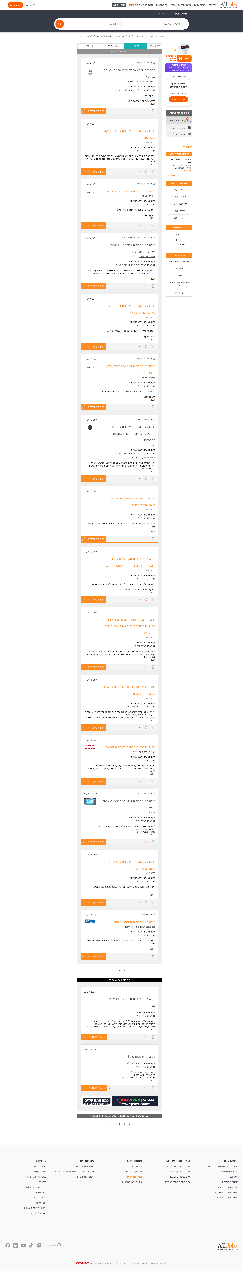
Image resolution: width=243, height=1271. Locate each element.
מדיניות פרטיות (39, 1171)
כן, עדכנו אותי (178, 99)
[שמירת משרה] (145, 111)
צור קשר (179, 234)
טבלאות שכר (136, 1166)
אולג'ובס (41, 1161)
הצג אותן (95, 1115)
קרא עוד (187, 171)
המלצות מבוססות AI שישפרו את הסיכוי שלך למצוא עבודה (178, 68)
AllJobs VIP (119, 5)
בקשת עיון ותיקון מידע (36, 1176)
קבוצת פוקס (179, 293)
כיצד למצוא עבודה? (178, 1161)
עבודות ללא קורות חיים (125, 90)
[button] (178, 77)
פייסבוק (179, 239)
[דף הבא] (104, 970)
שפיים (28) (179, 218)
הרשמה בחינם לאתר (228, 1171)
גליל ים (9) (179, 189)
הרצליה (139, 642)
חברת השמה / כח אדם (144, 63)
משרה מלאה (141, 90)
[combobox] (155, 24)
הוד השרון (138, 1063)
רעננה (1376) (179, 210)
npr (153, 445)
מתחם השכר (134, 1161)
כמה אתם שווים (134, 1176)
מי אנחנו (42, 1182)
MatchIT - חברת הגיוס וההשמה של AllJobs (74, 1171)
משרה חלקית (140, 646)
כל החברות (161, 4)
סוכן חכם (234, 1176)
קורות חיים (199, 5)
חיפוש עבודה (230, 1161)
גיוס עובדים (15, 5)
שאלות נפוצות (179, 244)
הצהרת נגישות (39, 1166)
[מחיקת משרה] (153, 111)
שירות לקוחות (40, 1197)
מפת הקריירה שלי (144, 5)
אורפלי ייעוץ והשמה (147, 256)
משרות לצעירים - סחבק (35, 1213)
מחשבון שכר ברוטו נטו (132, 1182)
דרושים (212, 5)
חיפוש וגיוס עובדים (85, 1176)
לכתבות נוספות (173, 175)
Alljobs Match (148, 196)
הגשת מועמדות (96, 111)
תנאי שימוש (41, 1202)
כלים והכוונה (184, 5)
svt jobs (151, 812)
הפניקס (179, 275)
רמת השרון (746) (179, 196)
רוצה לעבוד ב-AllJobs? (35, 1187)
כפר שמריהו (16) (179, 203)
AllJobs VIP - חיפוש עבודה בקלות (222, 1166)
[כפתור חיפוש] (59, 24)
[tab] (180, 13)
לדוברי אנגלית (129, 706)
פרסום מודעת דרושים (84, 1166)
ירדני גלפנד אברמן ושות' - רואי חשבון (140, 926)
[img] (228, 5)
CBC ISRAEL (179, 268)
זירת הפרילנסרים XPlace (35, 1208)
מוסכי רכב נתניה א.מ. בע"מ (144, 752)
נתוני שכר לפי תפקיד (132, 1171)
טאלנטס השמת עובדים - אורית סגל (140, 81)
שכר (173, 5)
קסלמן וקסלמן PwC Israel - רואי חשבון (179, 284)
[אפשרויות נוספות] (138, 111)
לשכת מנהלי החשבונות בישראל (179, 261)
